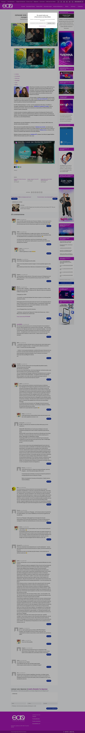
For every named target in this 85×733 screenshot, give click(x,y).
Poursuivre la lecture (42, 26)
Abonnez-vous (51, 23)
